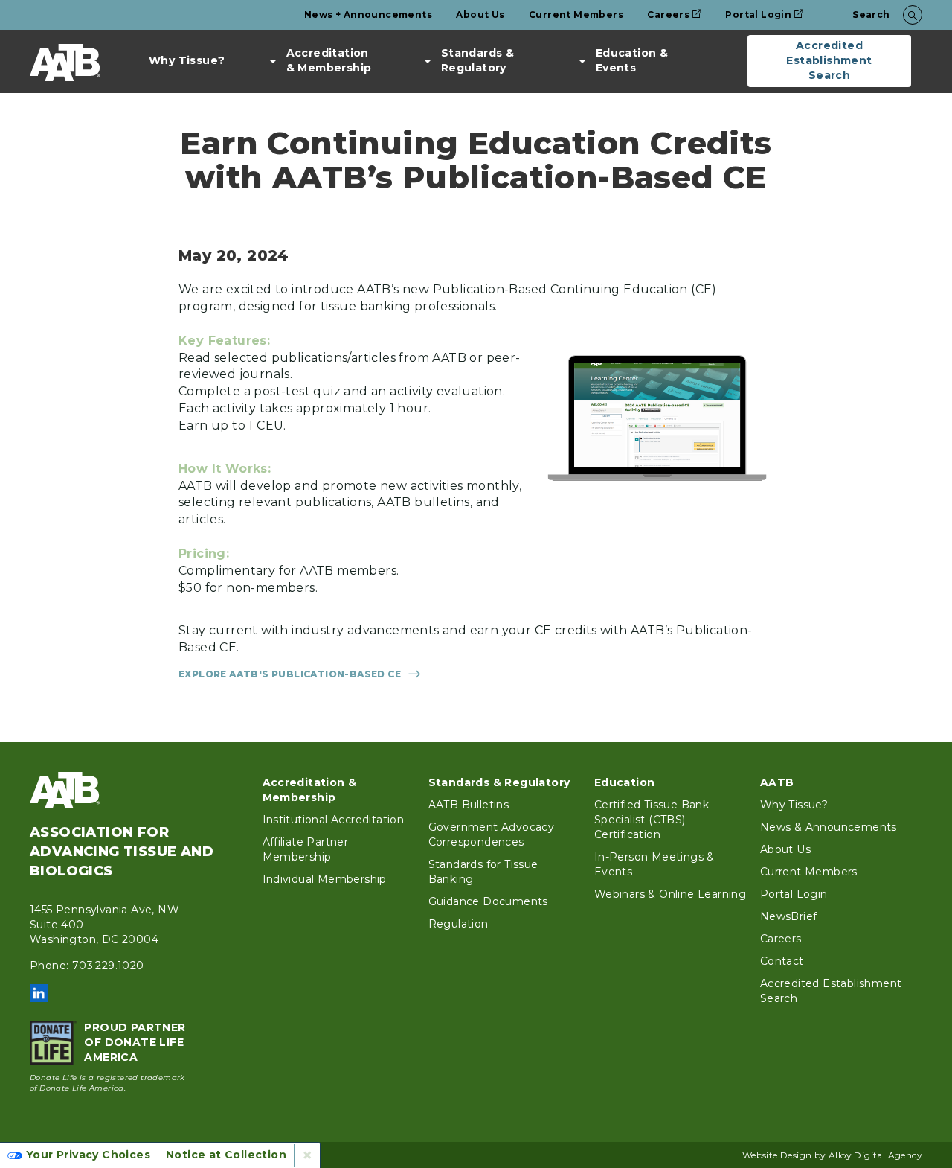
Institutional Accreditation (334, 819)
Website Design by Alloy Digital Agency (832, 1155)
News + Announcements (368, 14)
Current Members (576, 14)
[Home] (65, 62)
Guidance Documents (488, 901)
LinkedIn (39, 993)
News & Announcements (828, 827)
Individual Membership (325, 879)
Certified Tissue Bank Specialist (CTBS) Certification (651, 819)
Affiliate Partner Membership (306, 849)
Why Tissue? (187, 60)
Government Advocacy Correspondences (491, 834)
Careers (668, 14)
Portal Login (758, 14)
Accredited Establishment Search (829, 60)
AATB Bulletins (468, 804)
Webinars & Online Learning (670, 894)
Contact (782, 961)
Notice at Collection (226, 1154)
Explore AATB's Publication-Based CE (289, 674)
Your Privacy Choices (88, 1154)
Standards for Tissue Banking (483, 872)
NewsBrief (788, 916)
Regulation (458, 924)
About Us (480, 14)
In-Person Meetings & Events (654, 864)
